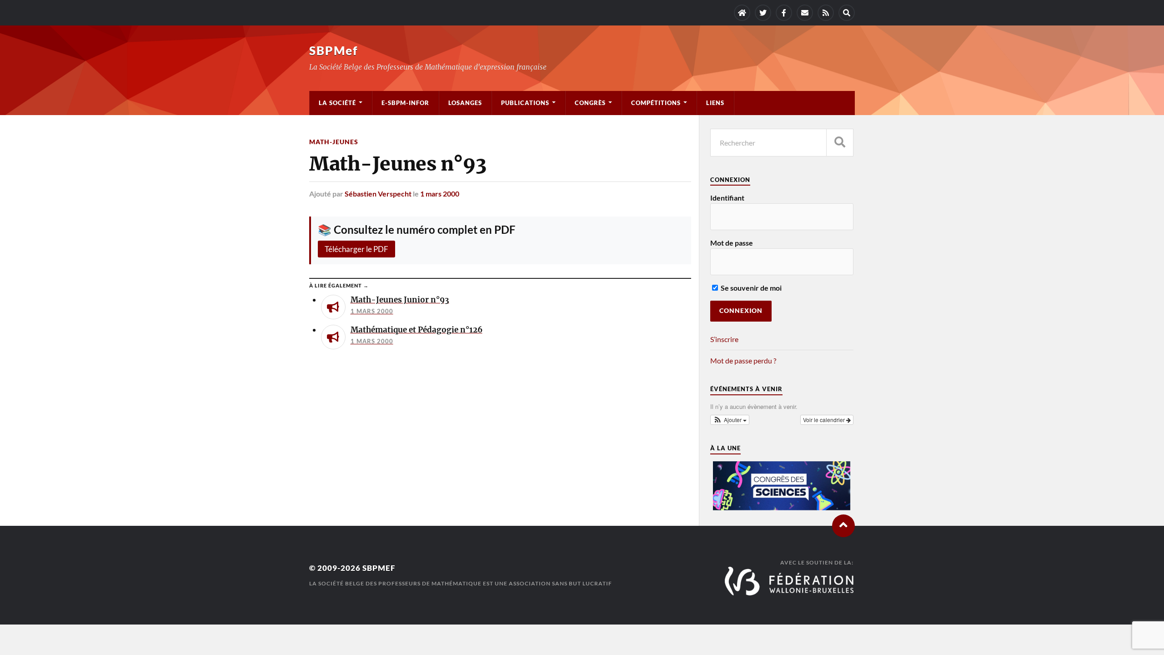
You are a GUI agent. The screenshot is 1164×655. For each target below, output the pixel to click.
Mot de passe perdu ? (743, 360)
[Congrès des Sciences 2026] (781, 508)
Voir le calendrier (824, 419)
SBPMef (333, 50)
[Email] (805, 13)
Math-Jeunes (333, 142)
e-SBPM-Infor (405, 102)
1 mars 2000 (439, 193)
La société (337, 102)
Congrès (590, 102)
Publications (525, 102)
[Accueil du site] (742, 13)
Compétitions (656, 102)
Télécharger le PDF (356, 249)
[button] (730, 419)
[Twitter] (763, 13)
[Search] (846, 13)
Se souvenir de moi (750, 287)
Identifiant (727, 197)
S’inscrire (724, 339)
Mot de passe (731, 242)
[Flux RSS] (826, 13)
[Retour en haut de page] (843, 525)
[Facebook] (784, 13)
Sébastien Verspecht (378, 193)
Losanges (465, 102)
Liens (715, 102)
